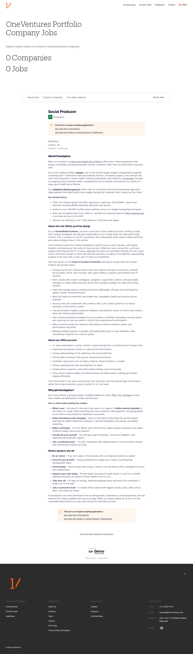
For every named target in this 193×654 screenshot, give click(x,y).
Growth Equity (129, 5)
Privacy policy (90, 558)
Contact (171, 5)
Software (126, 395)
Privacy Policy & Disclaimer (59, 630)
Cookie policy (103, 558)
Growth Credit (145, 5)
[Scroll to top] (184, 573)
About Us (52, 607)
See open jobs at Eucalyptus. (67, 129)
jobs (33, 97)
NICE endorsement (134, 213)
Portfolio (52, 611)
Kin (119, 395)
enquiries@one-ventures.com (171, 612)
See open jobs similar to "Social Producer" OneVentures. (79, 132)
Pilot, (114, 395)
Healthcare (160, 5)
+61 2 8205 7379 (166, 607)
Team (50, 616)
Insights (94, 607)
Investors (94, 611)
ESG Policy (52, 626)
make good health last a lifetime (86, 161)
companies (52, 97)
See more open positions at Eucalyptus (96, 534)
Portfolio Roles (97, 616)
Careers (51, 621)
